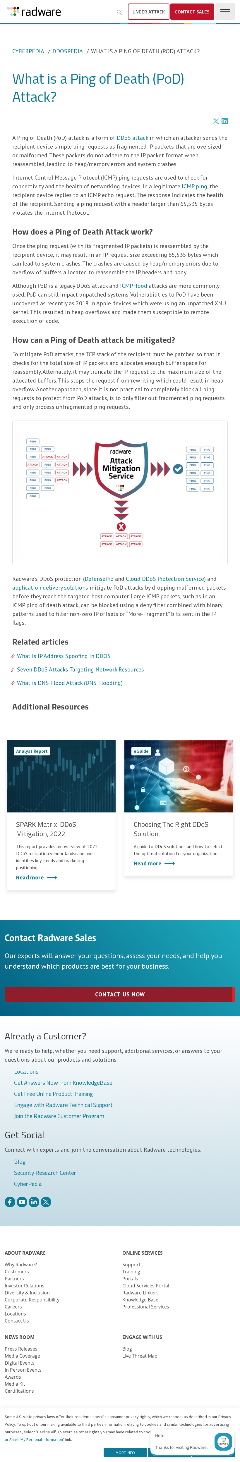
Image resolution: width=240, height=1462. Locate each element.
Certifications (19, 1391)
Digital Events (20, 1363)
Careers (13, 1306)
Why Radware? (21, 1264)
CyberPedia (28, 51)
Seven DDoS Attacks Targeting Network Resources (80, 669)
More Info (125, 1452)
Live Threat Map (139, 1356)
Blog (19, 1162)
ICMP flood (133, 286)
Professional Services (145, 1306)
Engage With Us (142, 1337)
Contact (192, 11)
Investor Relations (24, 1285)
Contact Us (17, 1321)
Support (131, 1264)
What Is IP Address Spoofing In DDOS (64, 656)
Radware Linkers (140, 1292)
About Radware (25, 1253)
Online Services (142, 1253)
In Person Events (23, 1370)
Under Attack (149, 11)
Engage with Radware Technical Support (63, 1105)
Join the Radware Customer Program (59, 1116)
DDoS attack (132, 138)
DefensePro (99, 579)
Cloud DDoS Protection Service (165, 579)
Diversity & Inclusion (27, 1292)
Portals (130, 1278)
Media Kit (15, 1384)
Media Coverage (22, 1356)
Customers (17, 1271)
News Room (20, 1337)
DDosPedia (67, 51)
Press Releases (21, 1349)
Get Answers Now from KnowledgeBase (63, 1083)
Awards (13, 1377)
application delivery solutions (50, 587)
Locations (26, 1072)
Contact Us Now (120, 994)
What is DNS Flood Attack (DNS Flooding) (70, 683)
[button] (119, 12)
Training (131, 1271)
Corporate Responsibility (32, 1299)
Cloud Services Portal (145, 1285)
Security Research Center (45, 1173)
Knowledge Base (140, 1299)
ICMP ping (194, 186)
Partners (14, 1278)
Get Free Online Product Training (53, 1094)
